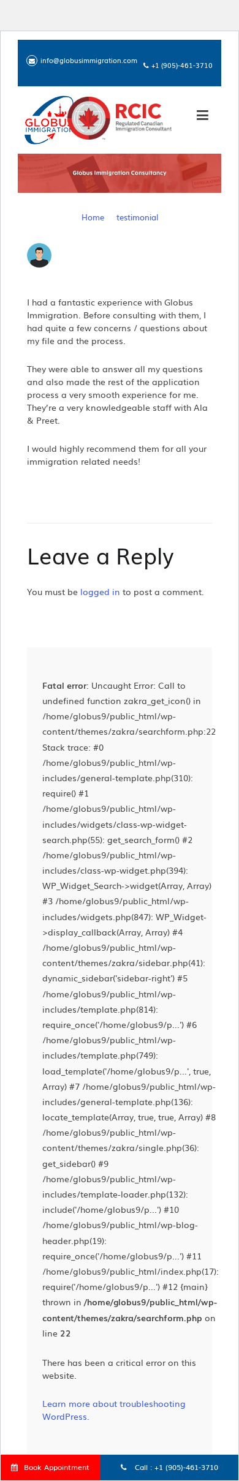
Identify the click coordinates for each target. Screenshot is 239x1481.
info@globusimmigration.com (88, 60)
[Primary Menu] (202, 117)
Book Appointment (56, 1466)
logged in (100, 591)
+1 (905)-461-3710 (186, 1466)
